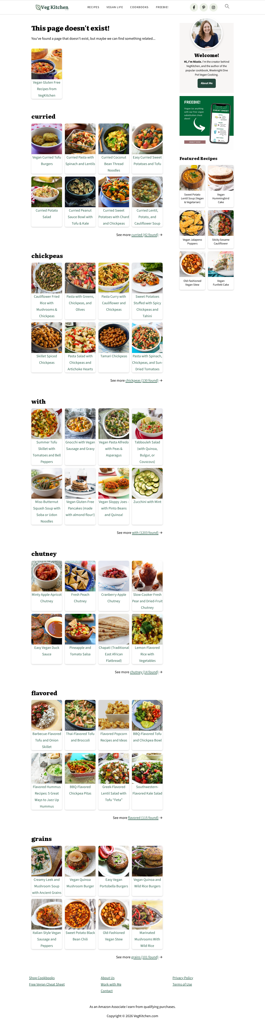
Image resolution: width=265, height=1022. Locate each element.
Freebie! (162, 7)
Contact (107, 990)
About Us (107, 977)
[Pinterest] (204, 7)
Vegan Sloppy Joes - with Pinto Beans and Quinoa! (114, 508)
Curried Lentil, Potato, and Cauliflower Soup (147, 217)
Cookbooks (139, 7)
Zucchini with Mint (147, 501)
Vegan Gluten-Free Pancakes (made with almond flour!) (80, 508)
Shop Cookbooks (42, 977)
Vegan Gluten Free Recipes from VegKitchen (46, 89)
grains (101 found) (144, 957)
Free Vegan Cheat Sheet (47, 984)
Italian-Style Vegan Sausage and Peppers (47, 939)
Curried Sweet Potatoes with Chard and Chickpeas (113, 217)
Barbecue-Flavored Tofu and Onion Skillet (46, 740)
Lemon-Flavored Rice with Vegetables (147, 654)
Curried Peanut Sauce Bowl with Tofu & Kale (80, 217)
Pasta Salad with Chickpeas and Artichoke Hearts (80, 363)
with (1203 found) (145, 532)
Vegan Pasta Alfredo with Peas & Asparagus (114, 449)
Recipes (93, 7)
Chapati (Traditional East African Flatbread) (114, 654)
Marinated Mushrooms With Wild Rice (147, 939)
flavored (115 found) (143, 817)
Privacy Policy (183, 977)
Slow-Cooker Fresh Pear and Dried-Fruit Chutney (147, 601)
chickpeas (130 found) (141, 380)
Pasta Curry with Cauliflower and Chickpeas (113, 303)
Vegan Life (115, 7)
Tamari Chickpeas (113, 356)
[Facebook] (194, 7)
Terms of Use (182, 984)
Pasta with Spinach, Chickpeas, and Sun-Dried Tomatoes (147, 363)
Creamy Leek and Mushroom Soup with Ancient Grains (46, 886)
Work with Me (111, 984)
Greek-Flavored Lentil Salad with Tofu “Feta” (113, 793)
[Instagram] (213, 7)
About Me (207, 83)
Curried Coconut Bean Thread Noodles (113, 164)
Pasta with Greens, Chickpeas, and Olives (80, 303)
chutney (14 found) (144, 672)
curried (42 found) (144, 234)
